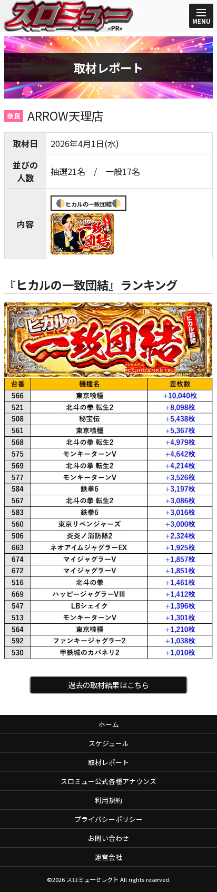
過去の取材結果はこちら (108, 684)
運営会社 (108, 857)
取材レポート (108, 762)
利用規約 (108, 800)
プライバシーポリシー (108, 819)
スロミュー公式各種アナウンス (108, 781)
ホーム (108, 724)
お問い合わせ (108, 838)
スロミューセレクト (92, 879)
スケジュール (108, 743)
